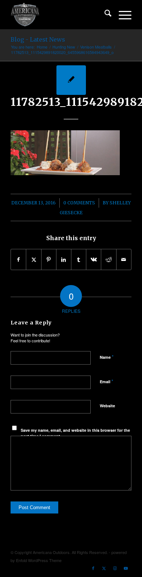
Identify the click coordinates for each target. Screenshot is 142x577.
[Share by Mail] (124, 259)
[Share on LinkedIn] (63, 259)
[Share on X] (33, 259)
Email (106, 381)
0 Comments (79, 202)
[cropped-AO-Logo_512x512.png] (59, 14)
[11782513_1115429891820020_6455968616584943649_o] (71, 80)
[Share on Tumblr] (78, 259)
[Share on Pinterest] (49, 259)
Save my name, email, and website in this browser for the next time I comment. (75, 433)
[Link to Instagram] (115, 567)
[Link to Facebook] (93, 567)
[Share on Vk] (93, 259)
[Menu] (121, 14)
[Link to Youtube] (126, 567)
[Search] (104, 14)
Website (107, 405)
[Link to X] (104, 567)
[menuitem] (104, 14)
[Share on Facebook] (18, 259)
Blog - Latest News (38, 39)
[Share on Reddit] (108, 259)
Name (107, 356)
